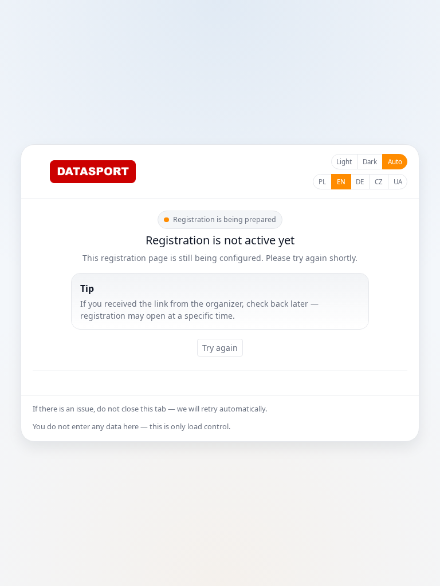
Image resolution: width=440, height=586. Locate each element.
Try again (220, 347)
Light (344, 161)
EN (341, 181)
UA (398, 181)
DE (360, 181)
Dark (370, 161)
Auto (395, 161)
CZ (379, 181)
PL (322, 181)
